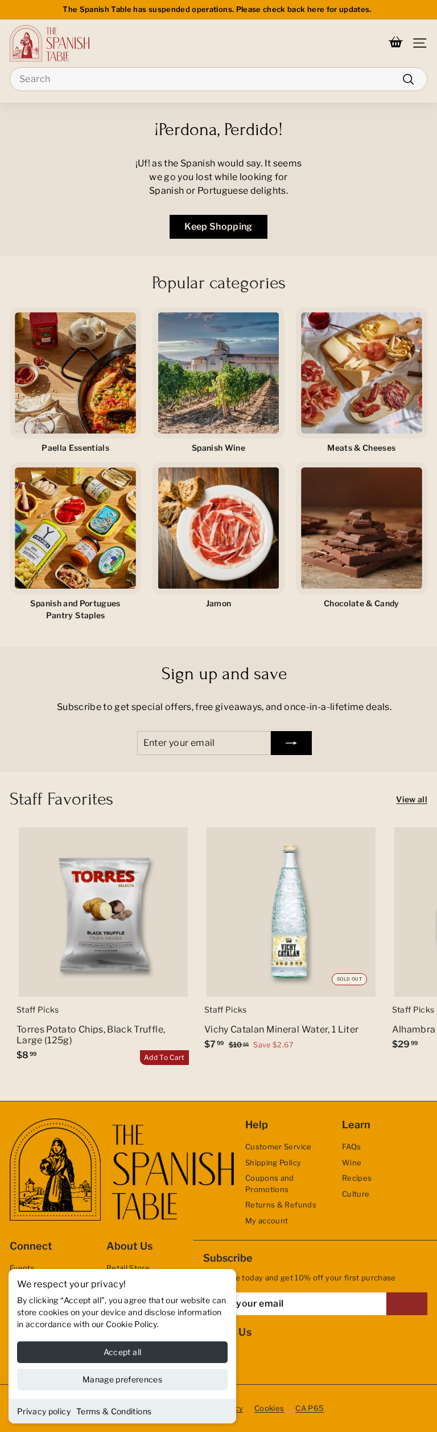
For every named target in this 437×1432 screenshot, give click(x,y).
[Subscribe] (291, 743)
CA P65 (309, 1408)
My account (266, 1220)
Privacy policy (44, 1411)
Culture (355, 1193)
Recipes (357, 1177)
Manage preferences (122, 1379)
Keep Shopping (218, 226)
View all (411, 799)
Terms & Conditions (113, 1411)
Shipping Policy (273, 1162)
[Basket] (396, 43)
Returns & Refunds (280, 1204)
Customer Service (278, 1146)
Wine (351, 1162)
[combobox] (218, 79)
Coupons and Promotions (269, 1183)
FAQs (351, 1146)
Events (22, 1267)
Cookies (269, 1408)
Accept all (123, 1352)
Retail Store (128, 1267)
